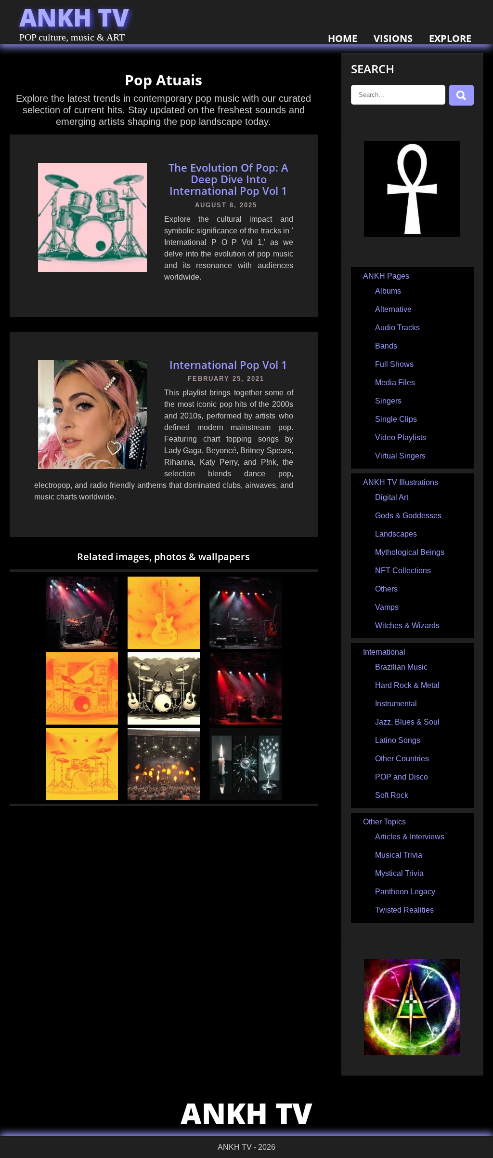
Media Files (395, 382)
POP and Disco (401, 777)
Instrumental (396, 704)
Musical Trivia (398, 855)
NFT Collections (403, 570)
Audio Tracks (397, 327)
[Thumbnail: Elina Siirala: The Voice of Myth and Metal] (82, 646)
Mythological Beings (409, 552)
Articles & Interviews (409, 837)
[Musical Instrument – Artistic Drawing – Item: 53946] (82, 798)
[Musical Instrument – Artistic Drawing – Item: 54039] (164, 722)
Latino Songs (397, 740)
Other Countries (402, 758)
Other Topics (384, 822)
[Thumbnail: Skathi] (245, 722)
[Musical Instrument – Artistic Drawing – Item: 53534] (82, 722)
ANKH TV (74, 17)
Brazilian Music (401, 667)
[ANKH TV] (412, 234)
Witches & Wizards (407, 625)
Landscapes (396, 534)
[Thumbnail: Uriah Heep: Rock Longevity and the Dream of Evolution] (245, 646)
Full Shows (394, 364)
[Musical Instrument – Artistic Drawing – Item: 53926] (164, 646)
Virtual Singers (400, 456)
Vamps (387, 607)
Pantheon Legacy (405, 892)
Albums (388, 291)
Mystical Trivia (399, 873)
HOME (342, 38)
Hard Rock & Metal (407, 685)
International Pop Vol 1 (228, 364)
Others (386, 589)
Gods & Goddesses (408, 516)
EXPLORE (450, 38)
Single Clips (396, 419)
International (384, 652)
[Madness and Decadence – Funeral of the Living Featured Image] (245, 798)
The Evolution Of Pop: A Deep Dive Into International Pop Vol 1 (228, 179)
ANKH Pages (386, 276)
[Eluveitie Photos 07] (164, 798)
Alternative (393, 309)
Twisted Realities (404, 910)
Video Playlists (400, 437)
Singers (388, 401)
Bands (386, 346)
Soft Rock (391, 795)
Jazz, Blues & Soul (407, 722)
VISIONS (393, 38)
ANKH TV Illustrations (400, 482)
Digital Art (391, 497)
